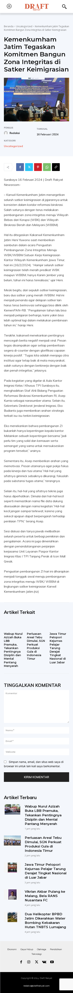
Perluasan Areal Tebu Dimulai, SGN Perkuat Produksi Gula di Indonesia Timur (36, 646)
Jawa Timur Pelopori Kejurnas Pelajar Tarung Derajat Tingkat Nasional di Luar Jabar (58, 648)
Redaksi (15, 133)
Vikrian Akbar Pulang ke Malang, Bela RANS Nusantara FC (45, 896)
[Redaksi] (6, 133)
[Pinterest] (38, 167)
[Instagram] (29, 962)
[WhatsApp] (47, 167)
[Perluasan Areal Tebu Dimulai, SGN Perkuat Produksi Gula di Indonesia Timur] (36, 625)
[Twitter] (29, 167)
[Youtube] (52, 962)
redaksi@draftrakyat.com (36, 985)
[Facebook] (20, 167)
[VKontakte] (44, 962)
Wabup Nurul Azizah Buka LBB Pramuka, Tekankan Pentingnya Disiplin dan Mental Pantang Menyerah (13, 650)
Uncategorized (24, 26)
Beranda (8, 26)
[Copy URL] (56, 167)
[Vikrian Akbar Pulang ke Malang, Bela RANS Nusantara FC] (12, 894)
